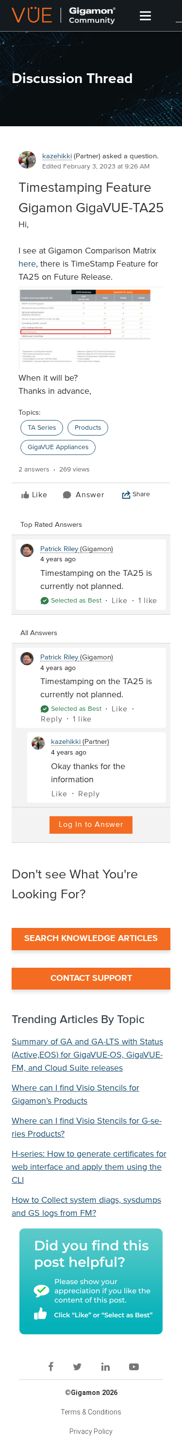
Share (141, 494)
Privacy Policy (91, 1431)
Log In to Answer (91, 824)
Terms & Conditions (91, 1412)
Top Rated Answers (51, 524)
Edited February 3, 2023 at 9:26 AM (95, 166)
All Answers (38, 633)
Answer (90, 495)
